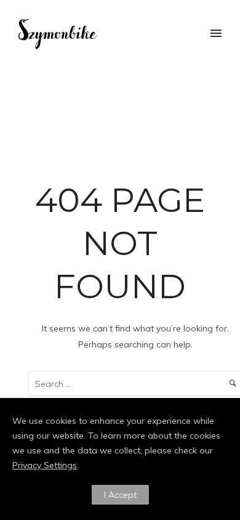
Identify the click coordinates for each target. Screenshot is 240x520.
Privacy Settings (44, 465)
